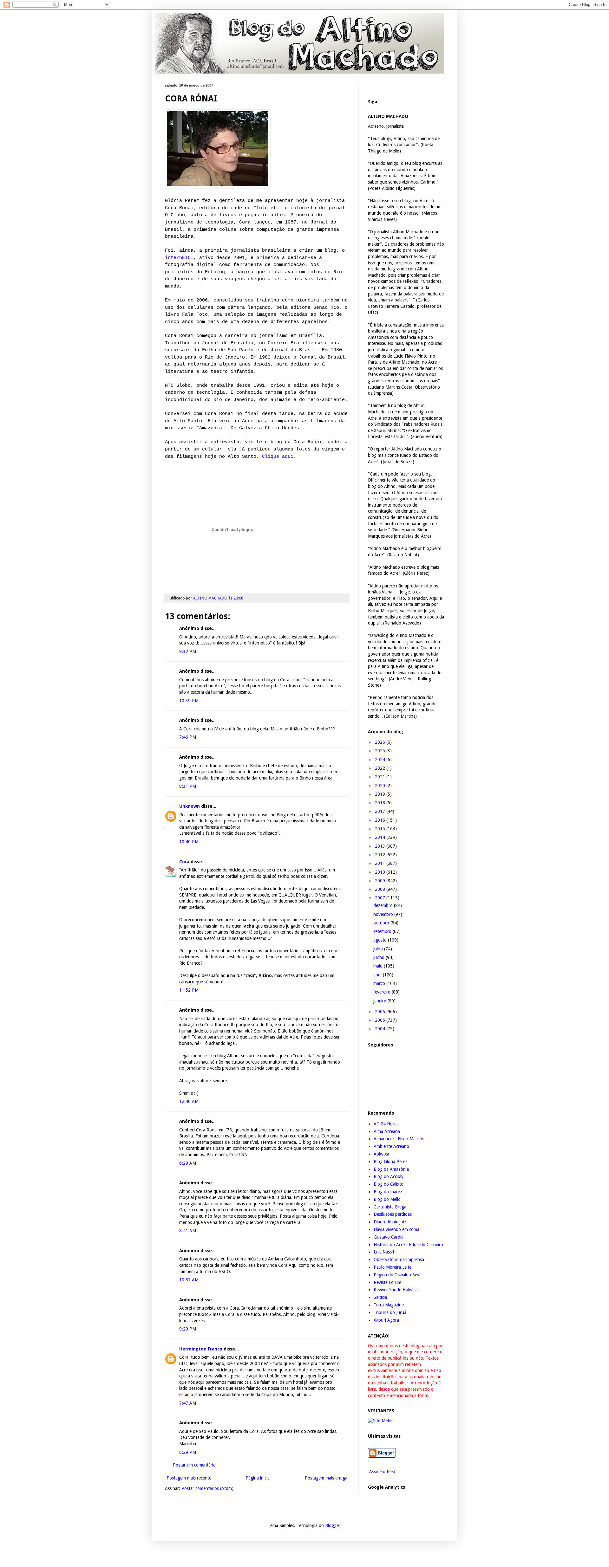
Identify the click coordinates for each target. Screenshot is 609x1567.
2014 (380, 837)
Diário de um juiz (390, 1221)
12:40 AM (189, 1101)
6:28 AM (187, 1163)
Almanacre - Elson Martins (399, 1138)
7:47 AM (187, 1403)
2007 (380, 897)
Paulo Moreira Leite (392, 1267)
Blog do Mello (387, 1199)
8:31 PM (187, 786)
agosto (380, 939)
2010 (380, 872)
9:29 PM (187, 1328)
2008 (380, 889)
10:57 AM (189, 1279)
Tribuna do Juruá (390, 1312)
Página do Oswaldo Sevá (398, 1274)
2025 (380, 750)
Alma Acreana (387, 1131)
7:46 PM (187, 737)
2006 (380, 1011)
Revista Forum (387, 1282)
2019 (380, 794)
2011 (380, 863)
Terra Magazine (389, 1304)
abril (378, 974)
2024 (380, 759)
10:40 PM (189, 841)
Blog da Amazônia (391, 1169)
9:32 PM (187, 651)
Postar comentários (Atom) (207, 1488)
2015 (380, 828)
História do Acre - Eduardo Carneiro (408, 1244)
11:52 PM (189, 990)
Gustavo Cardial (389, 1237)
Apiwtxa (381, 1153)
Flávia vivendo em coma (396, 1229)
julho (378, 948)
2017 (380, 811)
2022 (380, 768)
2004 (380, 1028)
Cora (184, 861)
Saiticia (380, 1297)
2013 (380, 846)
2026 (380, 742)
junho (379, 957)
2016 (380, 820)
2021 (380, 776)
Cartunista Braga (390, 1206)
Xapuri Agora (386, 1320)
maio (378, 965)
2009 (380, 880)
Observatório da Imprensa (399, 1259)
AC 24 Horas (386, 1123)
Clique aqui (277, 456)
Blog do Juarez (388, 1191)
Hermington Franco (200, 1348)
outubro (381, 922)
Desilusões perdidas (393, 1214)
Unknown (189, 806)
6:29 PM (187, 1452)
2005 (380, 1020)
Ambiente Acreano (391, 1146)
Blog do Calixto (388, 1184)
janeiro (380, 1000)
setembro (383, 931)
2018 (380, 802)
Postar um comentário (194, 1464)
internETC (178, 258)
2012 (380, 854)
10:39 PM (189, 700)
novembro (383, 914)
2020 (380, 785)
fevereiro (382, 991)
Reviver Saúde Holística (396, 1289)
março (379, 983)
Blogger (332, 1525)
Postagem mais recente (189, 1477)
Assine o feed (381, 1471)
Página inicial (258, 1477)
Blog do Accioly (388, 1176)
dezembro (383, 905)
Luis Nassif (384, 1251)
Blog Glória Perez (391, 1161)
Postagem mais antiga (326, 1477)
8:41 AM (187, 1230)
